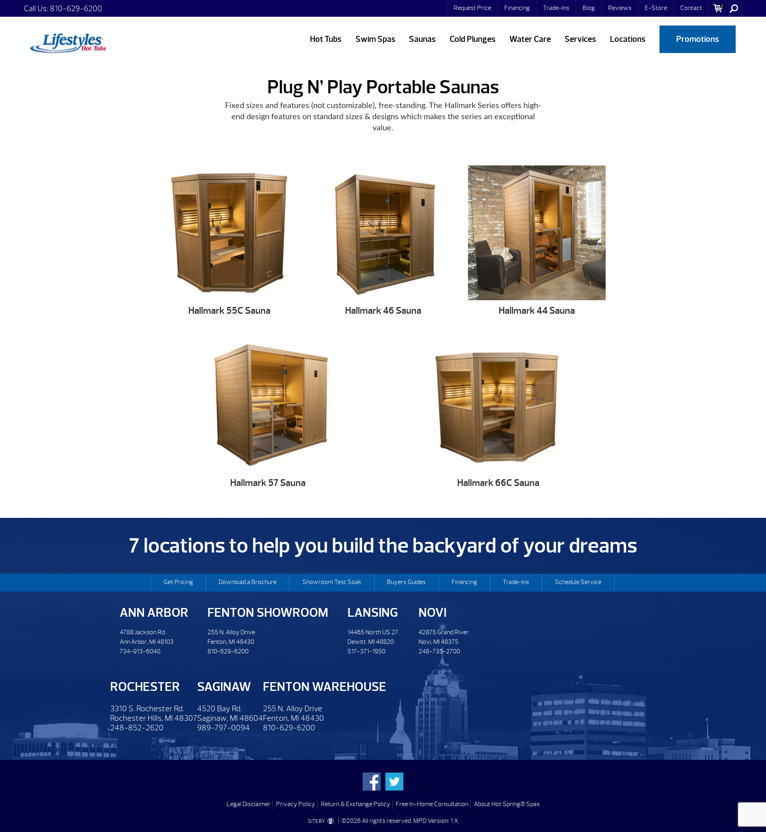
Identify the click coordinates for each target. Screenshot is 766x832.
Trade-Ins (556, 8)
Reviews (620, 8)
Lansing (372, 612)
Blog (588, 8)
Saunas (422, 39)
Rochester (145, 687)
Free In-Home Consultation (432, 804)
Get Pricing (178, 582)
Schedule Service (578, 582)
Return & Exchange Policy (355, 804)
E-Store (656, 8)
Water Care (530, 39)
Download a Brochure (247, 582)
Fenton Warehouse (324, 687)
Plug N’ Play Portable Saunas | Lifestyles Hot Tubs (68, 42)
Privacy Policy (295, 804)
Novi (432, 612)
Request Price (472, 8)
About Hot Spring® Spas (507, 804)
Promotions (697, 39)
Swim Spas (375, 39)
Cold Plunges (473, 39)
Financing (517, 8)
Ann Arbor (154, 612)
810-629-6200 (76, 9)
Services (580, 39)
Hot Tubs (326, 39)
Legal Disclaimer (248, 804)
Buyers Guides (406, 582)
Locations (628, 39)
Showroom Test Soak (331, 582)
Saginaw (224, 687)
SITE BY (317, 821)
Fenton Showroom (267, 612)
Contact (691, 8)
